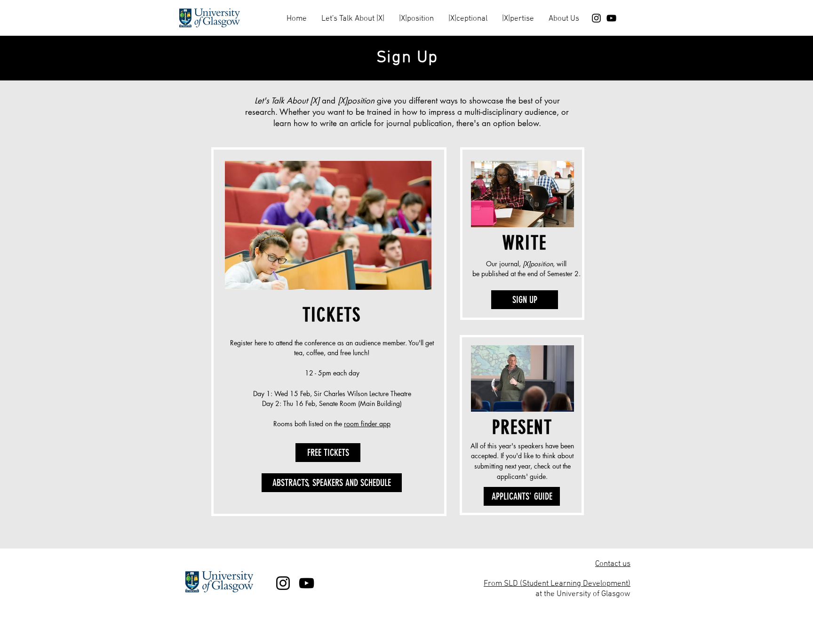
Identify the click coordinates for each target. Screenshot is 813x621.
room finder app (367, 423)
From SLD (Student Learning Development (556, 584)
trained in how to (396, 112)
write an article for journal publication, (388, 123)
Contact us (612, 564)
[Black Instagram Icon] (596, 18)
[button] (352, 14)
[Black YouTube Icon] (611, 18)
